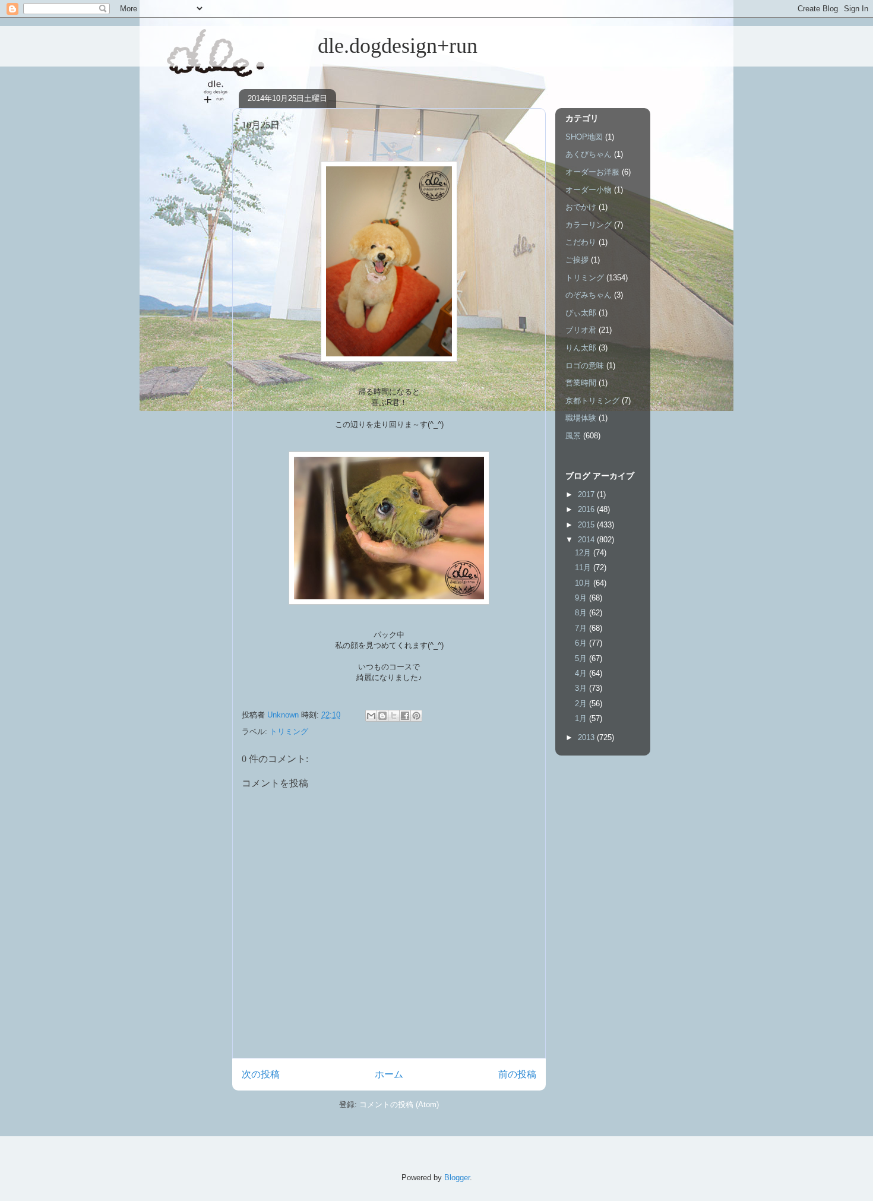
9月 (582, 597)
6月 (582, 643)
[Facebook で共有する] (405, 716)
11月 (584, 567)
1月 (582, 718)
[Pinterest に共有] (416, 716)
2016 (587, 509)
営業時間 (580, 382)
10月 (584, 583)
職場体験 (580, 417)
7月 (582, 628)
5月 (582, 658)
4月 (582, 673)
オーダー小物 (588, 189)
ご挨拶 (577, 259)
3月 (582, 688)
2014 (587, 539)
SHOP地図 (584, 136)
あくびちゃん (588, 154)
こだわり (580, 242)
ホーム (389, 1074)
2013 (587, 737)
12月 (584, 552)
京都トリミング (592, 400)
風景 (573, 435)
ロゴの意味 (584, 365)
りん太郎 (580, 347)
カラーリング (588, 224)
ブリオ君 (580, 329)
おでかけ (580, 207)
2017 (587, 494)
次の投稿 (261, 1074)
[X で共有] (394, 716)
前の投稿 (517, 1074)
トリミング (289, 731)
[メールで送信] (371, 716)
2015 (587, 524)
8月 (582, 612)
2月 (582, 703)
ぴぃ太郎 (580, 312)
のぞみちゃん (588, 294)
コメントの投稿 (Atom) (399, 1104)
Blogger (457, 1177)
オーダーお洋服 (592, 171)
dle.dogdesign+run (354, 46)
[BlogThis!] (382, 716)
